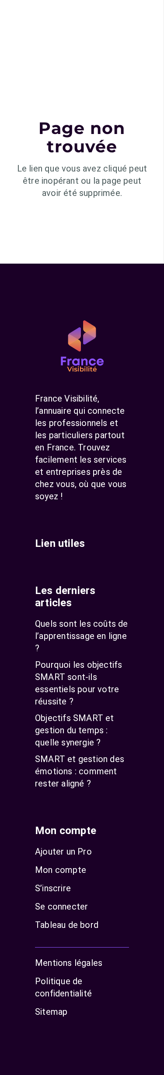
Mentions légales (68, 963)
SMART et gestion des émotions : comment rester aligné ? (79, 771)
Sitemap (51, 1011)
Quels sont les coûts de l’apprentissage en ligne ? (81, 635)
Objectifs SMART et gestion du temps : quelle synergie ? (74, 730)
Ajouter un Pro (63, 851)
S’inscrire (53, 888)
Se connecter (61, 906)
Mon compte (60, 870)
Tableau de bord (66, 925)
